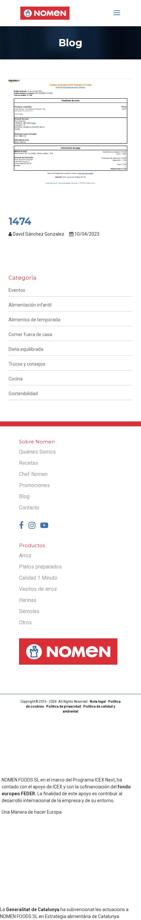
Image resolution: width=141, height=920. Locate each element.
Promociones (34, 485)
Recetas (28, 463)
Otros (25, 622)
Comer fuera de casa (30, 334)
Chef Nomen (33, 474)
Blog (24, 496)
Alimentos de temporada (34, 319)
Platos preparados (40, 567)
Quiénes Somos (37, 452)
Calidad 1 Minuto (38, 578)
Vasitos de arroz (38, 589)
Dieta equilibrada (26, 349)
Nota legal (98, 701)
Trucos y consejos (27, 364)
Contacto (29, 507)
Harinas (27, 600)
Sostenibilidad (23, 393)
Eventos (17, 290)
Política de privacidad (63, 706)
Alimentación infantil (30, 305)
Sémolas (29, 611)
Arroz (25, 555)
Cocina (16, 378)
